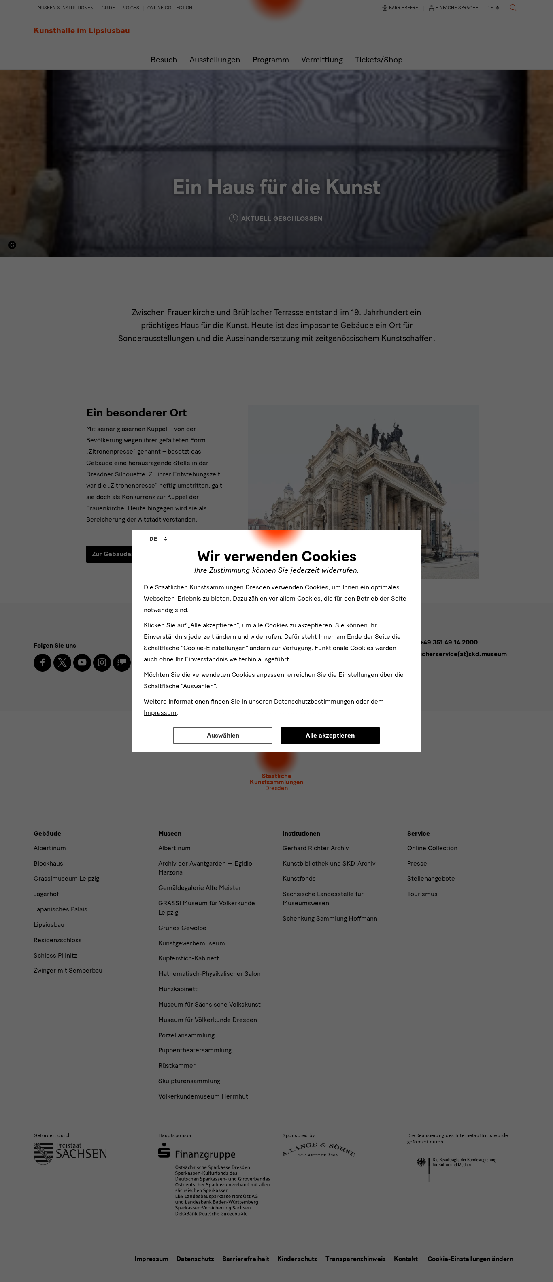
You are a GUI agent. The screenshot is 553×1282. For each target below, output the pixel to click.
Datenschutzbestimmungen (314, 701)
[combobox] (158, 539)
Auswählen (223, 735)
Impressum (160, 713)
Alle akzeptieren (330, 735)
